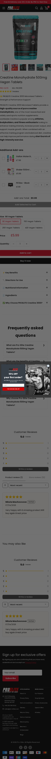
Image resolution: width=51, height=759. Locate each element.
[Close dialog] (48, 366)
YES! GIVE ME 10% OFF (13, 389)
